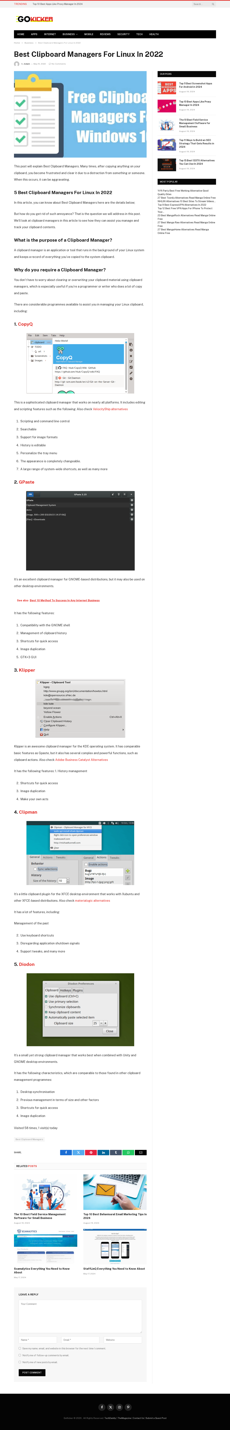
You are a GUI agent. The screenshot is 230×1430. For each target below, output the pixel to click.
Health (154, 34)
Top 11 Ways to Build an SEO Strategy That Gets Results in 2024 (196, 143)
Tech (139, 34)
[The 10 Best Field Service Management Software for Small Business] (45, 1192)
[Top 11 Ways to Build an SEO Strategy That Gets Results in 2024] (167, 144)
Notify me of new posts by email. (40, 1362)
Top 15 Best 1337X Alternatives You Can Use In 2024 (197, 162)
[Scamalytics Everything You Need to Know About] (45, 1246)
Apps (34, 34)
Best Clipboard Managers (29, 1139)
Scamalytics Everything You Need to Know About (42, 1270)
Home (20, 34)
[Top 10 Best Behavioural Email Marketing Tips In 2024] (115, 1192)
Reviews (105, 34)
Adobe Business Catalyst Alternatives (81, 760)
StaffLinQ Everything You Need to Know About (114, 1268)
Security (123, 34)
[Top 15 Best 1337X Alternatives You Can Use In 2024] (167, 164)
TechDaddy (110, 1418)
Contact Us (138, 1418)
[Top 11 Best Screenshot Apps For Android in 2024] (167, 87)
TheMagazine (124, 1418)
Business (69, 34)
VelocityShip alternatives (110, 409)
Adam (27, 64)
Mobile (88, 34)
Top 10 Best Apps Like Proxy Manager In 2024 (57, 4)
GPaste (26, 482)
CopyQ (25, 324)
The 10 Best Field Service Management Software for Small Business (40, 1216)
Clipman (28, 812)
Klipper (27, 670)
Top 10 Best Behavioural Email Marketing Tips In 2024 (115, 1216)
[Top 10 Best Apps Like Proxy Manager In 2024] (167, 106)
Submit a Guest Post (156, 1418)
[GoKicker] (34, 19)
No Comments (59, 64)
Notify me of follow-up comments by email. (45, 1355)
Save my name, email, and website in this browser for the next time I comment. (64, 1348)
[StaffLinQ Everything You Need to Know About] (115, 1246)
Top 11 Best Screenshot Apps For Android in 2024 (195, 85)
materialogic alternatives (92, 900)
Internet (50, 34)
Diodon (27, 964)
